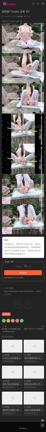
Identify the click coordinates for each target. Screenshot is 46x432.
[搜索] (33, 3)
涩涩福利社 (9, 4)
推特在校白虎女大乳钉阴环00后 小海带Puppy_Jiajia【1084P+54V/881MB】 (33, 384)
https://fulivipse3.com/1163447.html (19, 291)
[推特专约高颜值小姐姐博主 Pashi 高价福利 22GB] (12, 398)
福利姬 (20, 16)
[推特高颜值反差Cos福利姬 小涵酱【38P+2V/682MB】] (34, 346)
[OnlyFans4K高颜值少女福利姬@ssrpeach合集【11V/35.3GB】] (12, 346)
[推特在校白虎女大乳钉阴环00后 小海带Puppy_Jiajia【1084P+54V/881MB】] (34, 372)
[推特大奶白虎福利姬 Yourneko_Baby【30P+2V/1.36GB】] (12, 372)
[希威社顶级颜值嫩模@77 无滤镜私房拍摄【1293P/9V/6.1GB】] (34, 398)
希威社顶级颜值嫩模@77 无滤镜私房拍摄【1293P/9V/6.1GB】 (33, 410)
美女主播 (6, 314)
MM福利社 (23, 428)
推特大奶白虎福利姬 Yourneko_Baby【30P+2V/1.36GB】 (12, 384)
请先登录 (23, 273)
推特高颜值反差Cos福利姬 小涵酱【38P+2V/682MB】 (33, 358)
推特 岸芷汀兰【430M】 (34, 329)
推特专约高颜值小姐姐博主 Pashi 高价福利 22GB (12, 410)
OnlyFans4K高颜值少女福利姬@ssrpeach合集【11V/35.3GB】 (12, 358)
